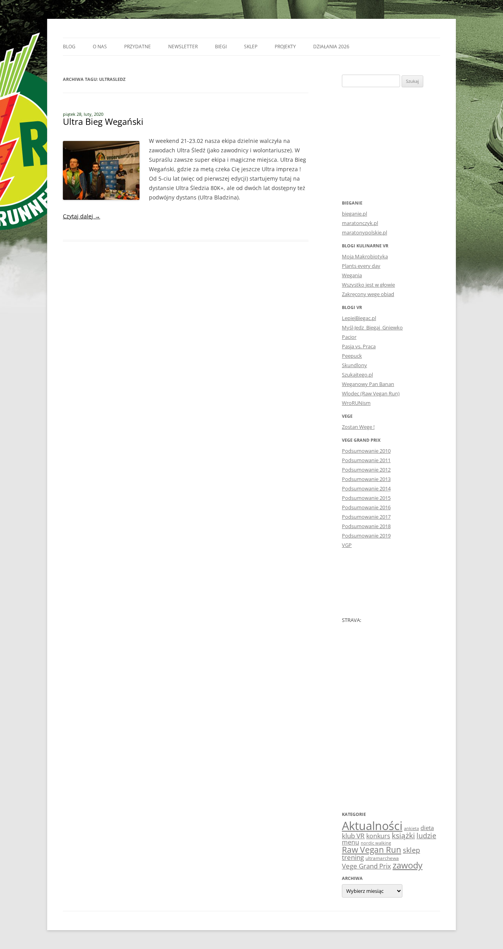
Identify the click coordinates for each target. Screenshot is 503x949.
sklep (411, 850)
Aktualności (372, 826)
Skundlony (354, 365)
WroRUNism (356, 402)
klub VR (353, 835)
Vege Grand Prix (366, 865)
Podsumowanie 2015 (366, 497)
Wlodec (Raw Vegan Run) (371, 393)
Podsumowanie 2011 (366, 460)
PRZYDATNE (137, 46)
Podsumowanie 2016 (366, 507)
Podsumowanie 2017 (366, 516)
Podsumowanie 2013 (366, 479)
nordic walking (376, 843)
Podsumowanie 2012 (366, 469)
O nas (100, 46)
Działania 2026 (331, 46)
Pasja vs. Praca (359, 346)
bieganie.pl (354, 213)
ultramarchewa (382, 858)
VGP (347, 545)
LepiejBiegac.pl (359, 318)
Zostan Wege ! (358, 426)
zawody (407, 865)
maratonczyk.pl (360, 223)
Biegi (221, 46)
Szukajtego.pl (357, 374)
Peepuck (352, 355)
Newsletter (183, 46)
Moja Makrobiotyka (365, 256)
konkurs (378, 836)
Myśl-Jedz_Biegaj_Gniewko (372, 327)
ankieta (411, 828)
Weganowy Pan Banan (368, 384)
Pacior (349, 336)
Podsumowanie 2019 (366, 535)
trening (353, 857)
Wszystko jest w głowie (368, 284)
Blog (69, 46)
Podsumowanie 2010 (366, 450)
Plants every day (361, 265)
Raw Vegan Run (371, 849)
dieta (427, 828)
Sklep (250, 46)
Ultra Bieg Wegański (103, 121)
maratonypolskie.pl (364, 232)
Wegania (352, 275)
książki (403, 835)
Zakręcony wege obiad (368, 294)
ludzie (426, 835)
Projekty (285, 46)
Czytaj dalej (81, 216)
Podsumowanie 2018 (366, 526)
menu (350, 842)
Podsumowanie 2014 (366, 488)
